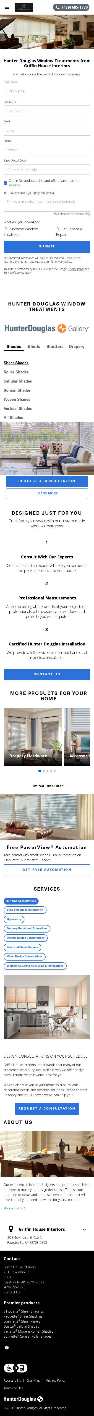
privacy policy (63, 262)
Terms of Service (14, 273)
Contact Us (47, 674)
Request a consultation (47, 1108)
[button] (7, 7)
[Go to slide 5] (55, 771)
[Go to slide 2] (44, 771)
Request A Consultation (47, 481)
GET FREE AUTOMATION (46, 870)
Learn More (47, 493)
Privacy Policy (76, 269)
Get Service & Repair (69, 231)
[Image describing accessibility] (16, 1368)
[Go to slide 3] (47, 771)
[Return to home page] (28, 7)
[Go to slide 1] (39, 771)
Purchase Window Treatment (21, 231)
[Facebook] (7, 1347)
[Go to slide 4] (51, 771)
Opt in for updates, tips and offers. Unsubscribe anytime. (44, 182)
